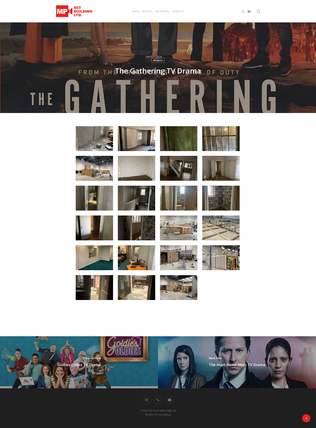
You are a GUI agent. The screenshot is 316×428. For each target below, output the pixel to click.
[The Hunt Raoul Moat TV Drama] (237, 362)
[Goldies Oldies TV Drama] (79, 362)
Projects (158, 60)
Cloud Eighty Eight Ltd (164, 410)
